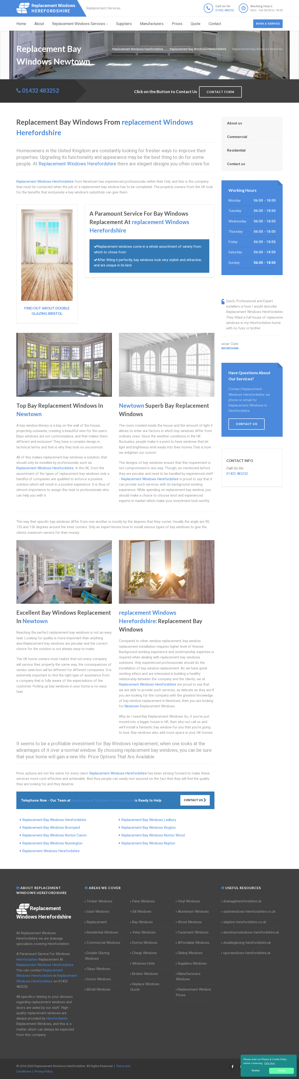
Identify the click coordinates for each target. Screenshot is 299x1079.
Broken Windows (145, 974)
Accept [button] (281, 1070)
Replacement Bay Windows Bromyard (51, 827)
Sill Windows (141, 911)
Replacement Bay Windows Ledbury (148, 820)
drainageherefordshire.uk (242, 901)
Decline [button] (256, 1070)
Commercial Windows (103, 943)
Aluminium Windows (193, 911)
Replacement (97, 922)
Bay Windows (142, 922)
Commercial (237, 137)
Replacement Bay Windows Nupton (148, 843)
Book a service (268, 23)
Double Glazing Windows (97, 955)
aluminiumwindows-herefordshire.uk (251, 932)
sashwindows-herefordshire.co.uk (249, 911)
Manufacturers (152, 24)
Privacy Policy (44, 1071)
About (39, 24)
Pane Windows (143, 901)
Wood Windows (190, 922)
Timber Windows (99, 901)
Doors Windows (99, 979)
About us (234, 123)
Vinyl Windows (189, 901)
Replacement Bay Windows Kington (148, 827)
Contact (215, 24)
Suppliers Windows (192, 963)
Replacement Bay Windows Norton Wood (153, 835)
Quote (195, 24)
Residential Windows (102, 932)
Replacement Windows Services (78, 24)
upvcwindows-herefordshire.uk (247, 953)
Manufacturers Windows (188, 976)
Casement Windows (193, 932)
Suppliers (124, 24)
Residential (236, 150)
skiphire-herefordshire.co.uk (244, 922)
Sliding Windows (190, 953)
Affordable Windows (193, 943)
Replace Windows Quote (144, 987)
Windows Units (143, 963)
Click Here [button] (269, 1063)
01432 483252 (224, 10)
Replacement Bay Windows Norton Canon (54, 835)
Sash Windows (98, 911)
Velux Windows (144, 932)
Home (21, 24)
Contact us (236, 164)
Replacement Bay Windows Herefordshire (54, 820)
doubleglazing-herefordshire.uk (247, 943)
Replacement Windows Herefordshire (51, 851)
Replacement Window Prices (193, 992)
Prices (177, 24)
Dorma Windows (144, 943)
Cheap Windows (144, 953)
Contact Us (193, 800)
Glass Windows (98, 969)
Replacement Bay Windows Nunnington (52, 843)
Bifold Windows (98, 989)
